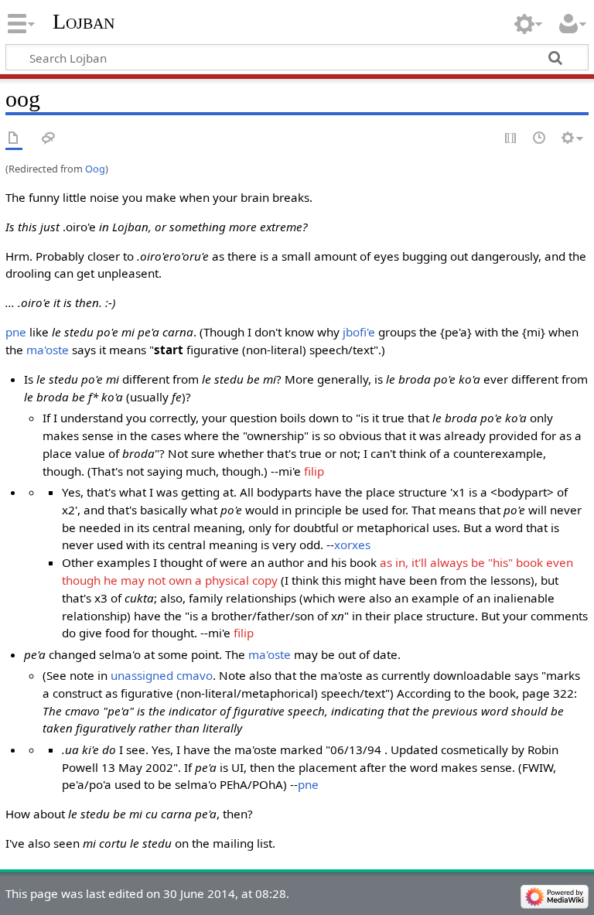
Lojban (83, 21)
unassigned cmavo (162, 675)
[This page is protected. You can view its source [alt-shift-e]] (511, 139)
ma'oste (47, 349)
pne (15, 332)
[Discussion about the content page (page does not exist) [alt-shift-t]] (48, 139)
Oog (95, 169)
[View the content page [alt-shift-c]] (13, 139)
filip (314, 471)
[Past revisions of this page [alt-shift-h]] (539, 139)
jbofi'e (359, 332)
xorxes (352, 544)
